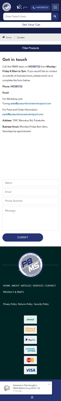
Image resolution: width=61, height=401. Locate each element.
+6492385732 (41, 7)
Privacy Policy (10, 304)
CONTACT (50, 285)
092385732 (16, 86)
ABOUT (16, 285)
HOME (6, 285)
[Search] (55, 16)
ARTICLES (26, 285)
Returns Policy (25, 304)
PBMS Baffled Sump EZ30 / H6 (26, 388)
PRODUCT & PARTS (13, 292)
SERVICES (38, 285)
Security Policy (41, 304)
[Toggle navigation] (55, 7)
